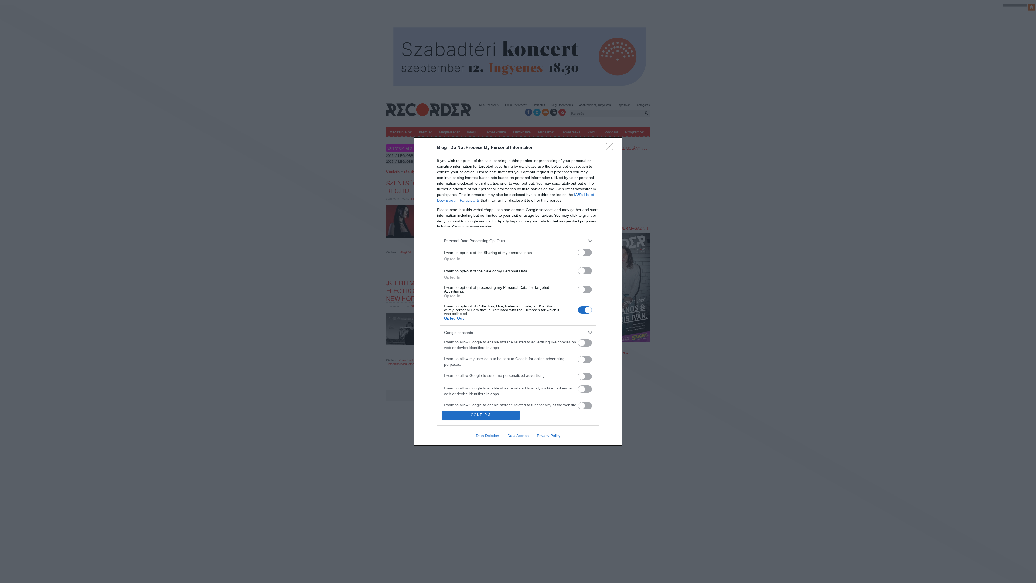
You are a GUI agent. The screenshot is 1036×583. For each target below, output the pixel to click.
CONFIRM (481, 415)
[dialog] (518, 291)
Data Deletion (487, 435)
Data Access (518, 435)
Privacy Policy (548, 435)
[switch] (585, 252)
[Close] (611, 148)
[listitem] (518, 240)
